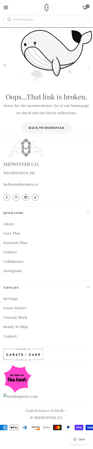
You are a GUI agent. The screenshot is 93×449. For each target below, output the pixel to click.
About (8, 224)
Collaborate (13, 261)
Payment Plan (15, 242)
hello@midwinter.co (20, 184)
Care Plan (11, 233)
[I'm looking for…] (8, 19)
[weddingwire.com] (20, 396)
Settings (10, 298)
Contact (10, 252)
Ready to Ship (15, 326)
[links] (7, 197)
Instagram (12, 270)
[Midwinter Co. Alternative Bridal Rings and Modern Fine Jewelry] (46, 7)
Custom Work (15, 317)
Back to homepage (47, 128)
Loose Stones (14, 308)
